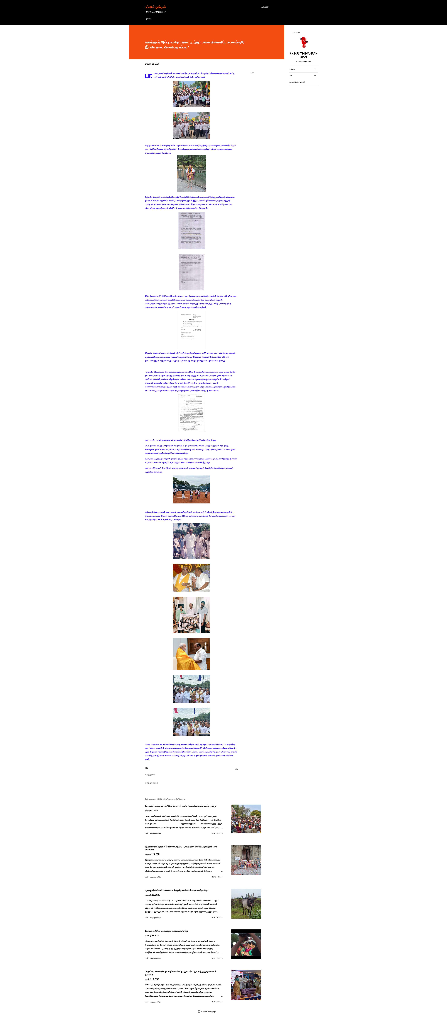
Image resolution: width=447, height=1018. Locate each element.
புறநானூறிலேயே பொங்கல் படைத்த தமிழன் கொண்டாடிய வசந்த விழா (176, 890)
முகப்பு (148, 18)
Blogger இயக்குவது (208, 1011)
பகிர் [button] (252, 73)
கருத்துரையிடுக (151, 783)
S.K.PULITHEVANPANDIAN (303, 55)
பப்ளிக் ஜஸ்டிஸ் (155, 7)
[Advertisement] (303, 101)
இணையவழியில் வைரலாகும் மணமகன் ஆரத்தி (166, 930)
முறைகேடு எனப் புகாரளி (297, 82)
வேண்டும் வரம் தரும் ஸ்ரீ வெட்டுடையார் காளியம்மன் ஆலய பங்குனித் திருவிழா (181, 806)
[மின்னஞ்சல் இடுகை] (146, 769)
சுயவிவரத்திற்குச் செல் (303, 61)
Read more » (217, 833)
